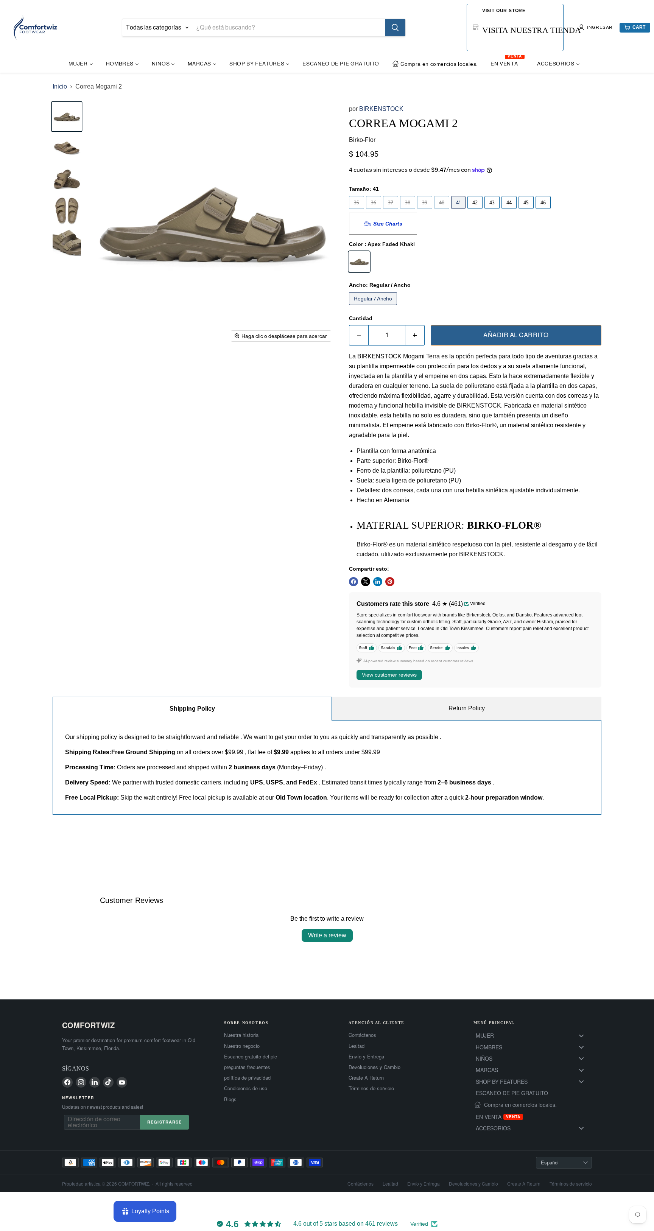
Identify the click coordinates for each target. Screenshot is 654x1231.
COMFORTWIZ (88, 1025)
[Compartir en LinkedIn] (377, 581)
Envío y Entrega (366, 1056)
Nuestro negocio (242, 1046)
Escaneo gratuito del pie (250, 1056)
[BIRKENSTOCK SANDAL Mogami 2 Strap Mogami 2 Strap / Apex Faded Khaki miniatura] (67, 211)
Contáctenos (362, 1035)
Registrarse (164, 1122)
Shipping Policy (192, 708)
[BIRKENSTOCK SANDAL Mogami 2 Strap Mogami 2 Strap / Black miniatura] (67, 179)
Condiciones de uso (245, 1088)
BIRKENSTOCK (381, 109)
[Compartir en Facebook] (353, 581)
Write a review (327, 935)
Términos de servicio (371, 1088)
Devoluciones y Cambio (374, 1067)
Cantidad (360, 318)
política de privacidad (247, 1077)
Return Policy (466, 708)
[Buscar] (395, 27)
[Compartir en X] (365, 581)
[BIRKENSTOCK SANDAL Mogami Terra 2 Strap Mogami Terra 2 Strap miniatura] (67, 242)
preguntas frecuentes (247, 1067)
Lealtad (356, 1046)
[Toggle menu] (581, 1036)
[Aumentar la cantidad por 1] (415, 335)
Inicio (60, 86)
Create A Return (366, 1077)
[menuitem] (80, 63)
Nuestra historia (241, 1035)
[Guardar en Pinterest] (389, 581)
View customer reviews (389, 675)
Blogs (230, 1099)
